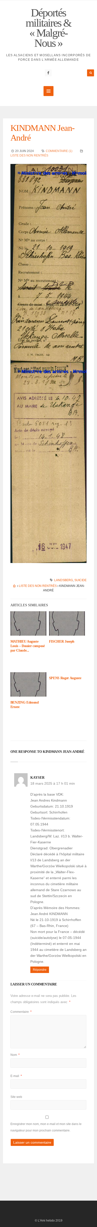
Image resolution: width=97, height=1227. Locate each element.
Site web (16, 1097)
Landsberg (63, 580)
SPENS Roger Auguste (65, 678)
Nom (15, 1055)
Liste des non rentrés (29, 155)
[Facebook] (48, 72)
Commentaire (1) (59, 151)
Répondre (40, 969)
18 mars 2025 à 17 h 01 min (52, 783)
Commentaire (21, 1012)
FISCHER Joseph (61, 641)
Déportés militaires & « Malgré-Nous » (48, 27)
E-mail (16, 1076)
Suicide (80, 580)
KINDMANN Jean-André (42, 133)
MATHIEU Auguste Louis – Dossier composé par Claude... (27, 646)
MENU (48, 91)
